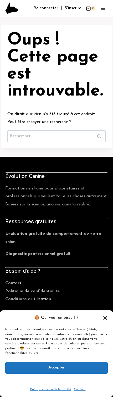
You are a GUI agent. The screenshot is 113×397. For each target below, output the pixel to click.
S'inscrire (73, 8)
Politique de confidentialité (50, 389)
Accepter (56, 368)
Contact (80, 389)
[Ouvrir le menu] (103, 8)
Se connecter (46, 8)
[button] (105, 318)
